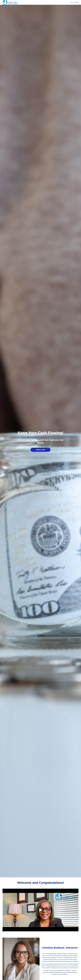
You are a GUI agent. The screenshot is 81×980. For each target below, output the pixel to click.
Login (71, 2)
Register (76, 2)
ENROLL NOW (40, 449)
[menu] (73, 2)
